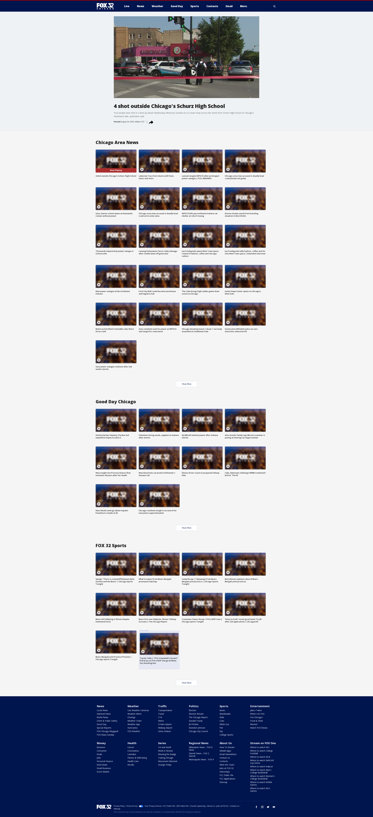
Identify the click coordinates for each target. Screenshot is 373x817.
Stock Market (103, 771)
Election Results (196, 713)
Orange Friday (164, 764)
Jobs (99, 757)
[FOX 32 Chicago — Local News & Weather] (106, 6)
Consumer (102, 750)
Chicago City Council (198, 731)
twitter (268, 807)
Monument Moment (167, 761)
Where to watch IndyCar (261, 766)
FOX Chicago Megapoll (107, 731)
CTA (160, 717)
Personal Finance (105, 761)
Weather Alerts (134, 713)
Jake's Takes (256, 710)
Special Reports (104, 727)
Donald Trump (196, 720)
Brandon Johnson (197, 727)
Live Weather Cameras (138, 710)
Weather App (133, 724)
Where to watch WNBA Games (261, 783)
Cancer (130, 747)
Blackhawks (225, 713)
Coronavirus (133, 750)
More (243, 6)
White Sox (224, 724)
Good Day (101, 724)
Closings (131, 717)
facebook (256, 807)
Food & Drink (256, 720)
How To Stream (227, 747)
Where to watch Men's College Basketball (260, 771)
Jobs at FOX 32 (227, 768)
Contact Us (225, 757)
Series (162, 743)
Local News (102, 710)
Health (131, 743)
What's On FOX (257, 713)
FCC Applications (227, 778)
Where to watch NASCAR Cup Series (262, 761)
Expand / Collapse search (274, 6)
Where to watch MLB (260, 756)
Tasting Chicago (165, 757)
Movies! (253, 724)
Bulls (222, 717)
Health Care (133, 761)
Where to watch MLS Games (260, 789)
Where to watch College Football (261, 752)
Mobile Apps (225, 750)
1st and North (164, 747)
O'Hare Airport (165, 724)
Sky (221, 731)
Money (101, 743)
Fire (221, 727)
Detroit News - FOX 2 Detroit (199, 754)
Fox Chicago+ (256, 717)
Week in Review (165, 750)
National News (104, 713)
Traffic (162, 706)
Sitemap (223, 782)
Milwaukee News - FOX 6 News (200, 748)
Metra (161, 720)
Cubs (222, 720)
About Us (226, 743)
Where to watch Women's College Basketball (262, 777)
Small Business (104, 768)
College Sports (226, 734)
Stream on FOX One (263, 743)
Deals (99, 754)
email (274, 807)
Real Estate (102, 764)
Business (101, 747)
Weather (133, 706)
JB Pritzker (194, 724)
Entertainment (260, 706)
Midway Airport (165, 727)
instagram (262, 807)
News (100, 706)
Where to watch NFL (260, 747)
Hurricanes (132, 727)
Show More (186, 384)
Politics (193, 706)
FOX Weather (133, 731)
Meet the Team (227, 764)
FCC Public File (226, 775)
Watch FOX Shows (259, 727)
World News (102, 717)
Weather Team (134, 720)
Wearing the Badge (167, 754)
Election (192, 710)
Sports (224, 706)
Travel (161, 713)
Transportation (165, 710)
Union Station (164, 731)
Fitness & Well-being (137, 757)
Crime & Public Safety (107, 720)
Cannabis (131, 754)
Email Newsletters (228, 754)
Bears (222, 710)
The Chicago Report (198, 717)
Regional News (198, 743)
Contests (224, 761)
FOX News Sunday (105, 734)
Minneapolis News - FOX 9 (201, 759)
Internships (225, 771)
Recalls (130, 764)
